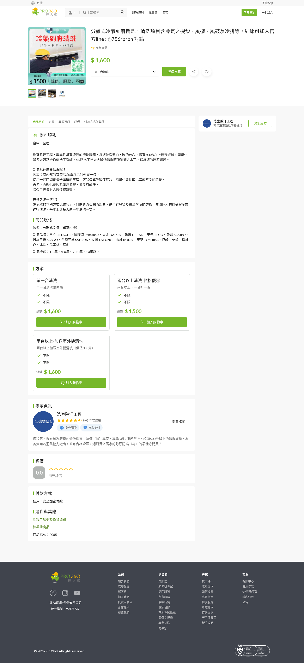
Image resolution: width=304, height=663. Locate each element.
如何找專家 (165, 586)
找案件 (206, 581)
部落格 (122, 591)
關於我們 (123, 581)
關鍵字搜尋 (165, 617)
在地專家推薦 (167, 612)
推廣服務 (207, 602)
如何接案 (207, 591)
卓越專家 (207, 607)
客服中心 (248, 581)
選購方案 (174, 72)
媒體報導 (123, 586)
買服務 (162, 581)
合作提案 (123, 607)
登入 (270, 12)
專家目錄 (164, 607)
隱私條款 (248, 597)
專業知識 (164, 622)
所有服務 (164, 597)
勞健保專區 (209, 617)
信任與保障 (249, 591)
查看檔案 (178, 421)
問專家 (162, 628)
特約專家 (207, 612)
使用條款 (248, 586)
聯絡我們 (123, 612)
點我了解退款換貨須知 (49, 520)
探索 (165, 12)
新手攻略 (207, 622)
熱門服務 (164, 591)
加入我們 (123, 597)
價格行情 (164, 602)
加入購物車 (74, 322)
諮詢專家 (260, 124)
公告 (245, 602)
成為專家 (249, 12)
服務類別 (138, 12)
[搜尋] (122, 12)
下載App (267, 3)
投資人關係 (125, 602)
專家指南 (207, 597)
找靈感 (153, 12)
